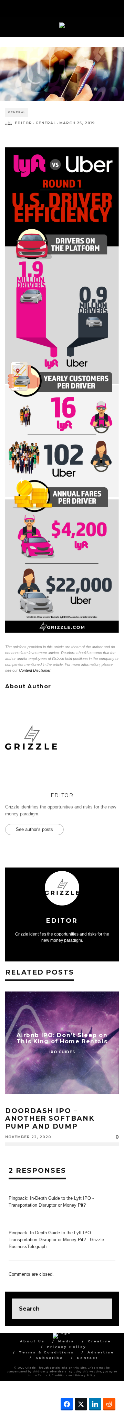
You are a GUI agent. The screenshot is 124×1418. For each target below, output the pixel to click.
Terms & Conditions (46, 1352)
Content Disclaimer (35, 670)
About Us (32, 1341)
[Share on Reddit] (109, 1404)
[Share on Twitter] (81, 1404)
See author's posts (34, 829)
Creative (99, 1341)
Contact (87, 1358)
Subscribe (49, 1358)
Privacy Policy (66, 1347)
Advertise (100, 1352)
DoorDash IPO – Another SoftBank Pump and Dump (50, 1118)
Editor (23, 123)
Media (66, 1341)
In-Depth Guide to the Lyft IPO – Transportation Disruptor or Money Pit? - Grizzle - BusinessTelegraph (58, 1239)
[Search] (113, 7)
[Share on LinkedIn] (95, 1404)
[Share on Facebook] (67, 1404)
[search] (101, 1309)
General (16, 112)
